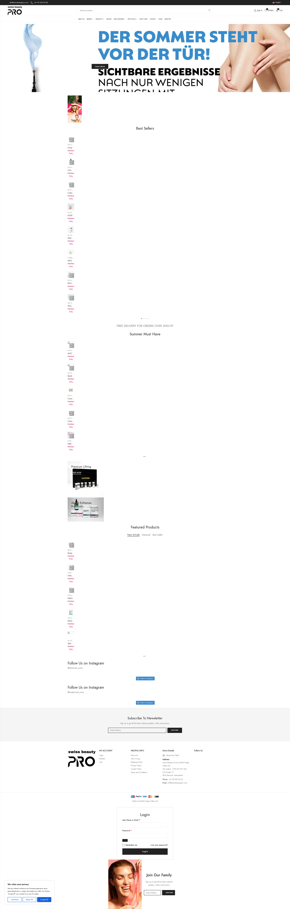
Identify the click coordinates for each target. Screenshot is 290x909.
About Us (134, 755)
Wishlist (102, 758)
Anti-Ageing (72, 167)
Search (209, 10)
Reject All (29, 899)
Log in (145, 851)
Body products (73, 550)
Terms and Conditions (139, 772)
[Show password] (125, 840)
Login (101, 755)
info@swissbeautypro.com (177, 783)
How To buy (135, 758)
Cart (100, 762)
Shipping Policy (137, 762)
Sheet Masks (72, 573)
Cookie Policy (136, 769)
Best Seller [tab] (157, 535)
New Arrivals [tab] (133, 535)
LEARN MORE (76, 512)
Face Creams (72, 145)
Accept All (44, 899)
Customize (14, 899)
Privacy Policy (136, 765)
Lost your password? (159, 845)
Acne (69, 441)
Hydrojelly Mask (73, 258)
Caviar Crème (73, 147)
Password (127, 830)
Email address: (137, 730)
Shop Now (78, 66)
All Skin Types (72, 213)
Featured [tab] (146, 535)
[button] (141, 318)
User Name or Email (131, 820)
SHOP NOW (76, 473)
